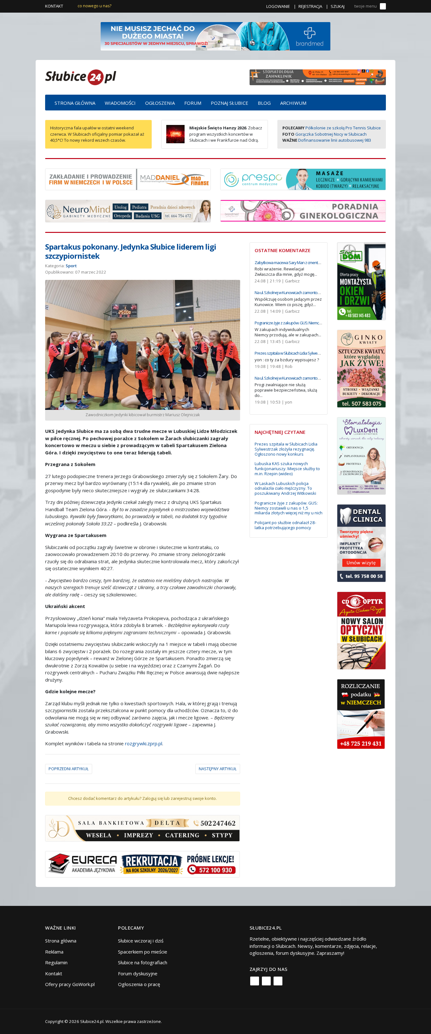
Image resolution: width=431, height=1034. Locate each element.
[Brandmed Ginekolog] (303, 210)
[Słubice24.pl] (80, 76)
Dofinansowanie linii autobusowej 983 (334, 140)
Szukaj (338, 6)
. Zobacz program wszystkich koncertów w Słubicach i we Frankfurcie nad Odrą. (225, 134)
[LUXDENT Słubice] (361, 455)
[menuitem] (75, 102)
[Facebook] (254, 981)
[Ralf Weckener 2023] (361, 713)
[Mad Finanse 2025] (128, 178)
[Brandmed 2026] (215, 35)
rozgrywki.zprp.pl (143, 743)
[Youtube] (278, 981)
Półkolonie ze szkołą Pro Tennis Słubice (343, 128)
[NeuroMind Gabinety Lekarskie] (128, 210)
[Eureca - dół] (142, 863)
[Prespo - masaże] (303, 178)
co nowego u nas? (94, 6)
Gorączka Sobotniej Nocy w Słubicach (331, 134)
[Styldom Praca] (361, 280)
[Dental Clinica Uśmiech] (361, 543)
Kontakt (54, 6)
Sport (71, 266)
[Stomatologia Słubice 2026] (318, 77)
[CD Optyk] (361, 630)
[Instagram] (266, 981)
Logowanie (278, 6)
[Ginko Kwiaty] (361, 368)
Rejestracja (310, 6)
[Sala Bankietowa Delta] (142, 827)
